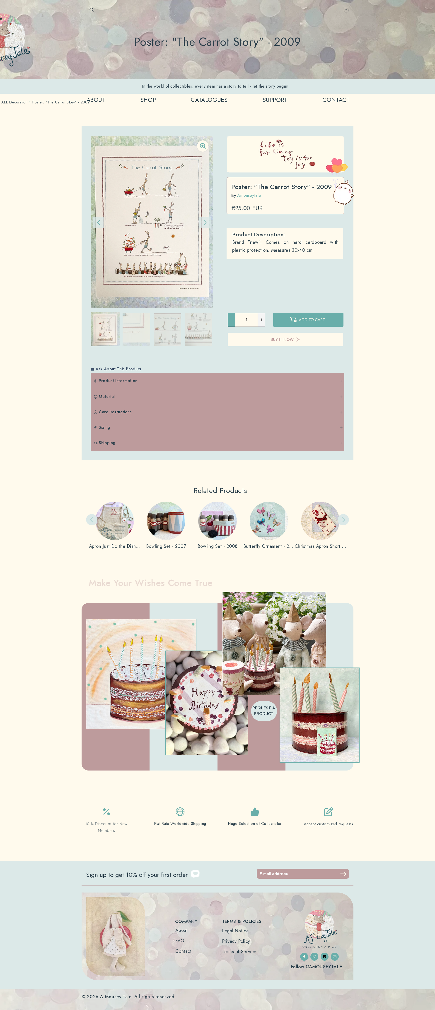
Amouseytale (249, 195)
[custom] (304, 957)
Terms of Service (239, 952)
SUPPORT (275, 100)
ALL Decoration (14, 102)
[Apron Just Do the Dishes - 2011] (114, 525)
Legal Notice (235, 931)
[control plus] (261, 320)
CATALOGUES (209, 100)
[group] (105, 329)
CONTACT (336, 100)
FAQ (179, 941)
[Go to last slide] (98, 222)
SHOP (148, 100)
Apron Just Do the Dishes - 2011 (114, 546)
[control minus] (231, 320)
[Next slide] (205, 222)
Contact (183, 951)
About (181, 930)
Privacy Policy (236, 941)
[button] (92, 10)
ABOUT (96, 100)
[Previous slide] (91, 519)
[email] (335, 957)
